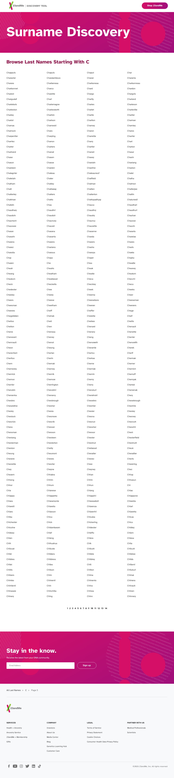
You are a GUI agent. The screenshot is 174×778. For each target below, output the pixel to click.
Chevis (130, 459)
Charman (131, 120)
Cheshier (91, 406)
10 (92, 608)
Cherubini (51, 390)
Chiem (130, 533)
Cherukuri (91, 390)
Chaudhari (132, 205)
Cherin (50, 358)
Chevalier (91, 453)
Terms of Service (94, 728)
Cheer (130, 295)
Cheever (91, 305)
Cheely (50, 295)
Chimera (131, 580)
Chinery (10, 596)
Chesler (90, 411)
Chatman (91, 184)
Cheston (11, 448)
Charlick (51, 115)
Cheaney (131, 268)
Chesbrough (53, 401)
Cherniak (91, 369)
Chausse (131, 221)
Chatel (130, 173)
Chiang (90, 490)
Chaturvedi (132, 200)
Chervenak (132, 390)
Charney (91, 125)
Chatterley (11, 194)
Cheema (91, 295)
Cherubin (11, 390)
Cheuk (130, 448)
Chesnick (11, 422)
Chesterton (52, 443)
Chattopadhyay (94, 200)
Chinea (90, 591)
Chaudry (91, 215)
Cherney (51, 369)
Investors (51, 728)
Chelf (129, 316)
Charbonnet (12, 88)
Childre (90, 554)
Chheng (10, 480)
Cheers (10, 300)
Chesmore (52, 416)
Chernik (50, 374)
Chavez (10, 247)
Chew (89, 464)
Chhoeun (131, 480)
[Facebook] (9, 767)
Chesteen (51, 438)
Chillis (10, 570)
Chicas (130, 517)
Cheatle (90, 274)
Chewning (132, 464)
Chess (10, 427)
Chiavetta (131, 512)
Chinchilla (51, 591)
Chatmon (131, 184)
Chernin (91, 374)
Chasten (51, 168)
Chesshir (131, 427)
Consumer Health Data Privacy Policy (102, 742)
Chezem (10, 475)
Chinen (130, 591)
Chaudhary (12, 210)
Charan (90, 78)
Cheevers (131, 305)
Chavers (91, 242)
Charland (131, 99)
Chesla (50, 411)
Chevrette (11, 464)
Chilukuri (131, 570)
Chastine (91, 168)
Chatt (9, 189)
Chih (9, 543)
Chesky (10, 411)
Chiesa (130, 538)
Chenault (131, 326)
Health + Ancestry (14, 728)
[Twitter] (27, 767)
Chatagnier (12, 173)
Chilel (9, 564)
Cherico (90, 353)
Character (11, 78)
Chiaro (10, 512)
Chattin (130, 194)
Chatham (11, 184)
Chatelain (11, 178)
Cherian (50, 353)
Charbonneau (133, 83)
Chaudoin (11, 215)
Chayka (130, 258)
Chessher (91, 427)
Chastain (91, 163)
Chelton (10, 326)
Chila (129, 543)
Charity (90, 99)
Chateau (51, 173)
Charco (50, 88)
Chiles (50, 564)
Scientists (131, 733)
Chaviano (51, 247)
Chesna (90, 416)
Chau (49, 205)
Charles (90, 104)
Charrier (131, 136)
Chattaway (51, 189)
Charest (10, 94)
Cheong (50, 348)
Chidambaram (53, 527)
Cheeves (11, 311)
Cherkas (91, 358)
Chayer (90, 258)
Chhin (90, 480)
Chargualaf (12, 99)
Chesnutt (131, 422)
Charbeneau (52, 83)
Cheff (49, 311)
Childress (51, 559)
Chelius (10, 321)
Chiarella (131, 501)
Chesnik (51, 422)
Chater (50, 178)
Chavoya (91, 252)
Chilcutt (131, 549)
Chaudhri (51, 210)
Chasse (50, 163)
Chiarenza (92, 506)
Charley (10, 115)
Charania (131, 78)
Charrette (91, 136)
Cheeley (10, 295)
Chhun (90, 485)
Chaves (130, 242)
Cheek (90, 289)
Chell (49, 321)
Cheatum (11, 279)
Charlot (10, 120)
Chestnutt (132, 443)
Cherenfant (12, 353)
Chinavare (11, 591)
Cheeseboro (93, 300)
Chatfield (91, 178)
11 (95, 608)
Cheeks (131, 289)
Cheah (10, 268)
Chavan (10, 231)
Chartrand (11, 152)
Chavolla (11, 252)
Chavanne (92, 231)
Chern (9, 363)
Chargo (90, 94)
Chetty (50, 448)
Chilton (90, 570)
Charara (10, 83)
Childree (131, 554)
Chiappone (132, 496)
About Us (51, 733)
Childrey (91, 559)
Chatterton (92, 194)
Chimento (91, 580)
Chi (128, 485)
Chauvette (92, 226)
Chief (49, 533)
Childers (51, 554)
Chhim (50, 480)
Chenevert (11, 337)
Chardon (131, 88)
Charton (131, 147)
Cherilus (11, 358)
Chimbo (10, 580)
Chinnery (131, 596)
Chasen (50, 157)
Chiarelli (10, 506)
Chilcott (90, 549)
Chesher (51, 406)
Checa (90, 279)
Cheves (50, 459)
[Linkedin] (33, 767)
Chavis (130, 247)
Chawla (130, 252)
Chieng (50, 538)
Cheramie (91, 348)
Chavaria (131, 231)
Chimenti (51, 580)
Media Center (52, 737)
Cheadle (131, 263)
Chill (89, 564)
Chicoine (11, 527)
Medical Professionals (136, 728)
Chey (9, 469)
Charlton (91, 120)
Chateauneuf (93, 173)
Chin (49, 586)
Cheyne (50, 469)
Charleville (132, 110)
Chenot (50, 342)
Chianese (51, 490)
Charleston (12, 110)
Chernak (51, 363)
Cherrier (10, 385)
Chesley (131, 411)
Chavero (51, 242)
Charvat (50, 152)
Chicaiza (91, 517)
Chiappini (91, 496)
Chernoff (131, 374)
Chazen (10, 263)
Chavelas (131, 237)
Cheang (10, 274)
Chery (130, 395)
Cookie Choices (93, 737)
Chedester (12, 289)
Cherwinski (92, 395)
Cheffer (90, 311)
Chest (130, 432)
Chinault (131, 586)
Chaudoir (51, 215)
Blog (49, 742)
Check (10, 284)
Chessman (12, 432)
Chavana (51, 231)
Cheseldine (12, 406)
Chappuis (11, 73)
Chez (129, 469)
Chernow (51, 379)
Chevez (90, 459)
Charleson (132, 104)
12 (99, 608)
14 (106, 608)
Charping (51, 136)
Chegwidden (12, 316)
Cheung (10, 453)
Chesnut (91, 422)
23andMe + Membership (17, 737)
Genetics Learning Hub (57, 746)
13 (102, 608)
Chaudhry (91, 210)
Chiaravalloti (93, 501)
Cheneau (51, 332)
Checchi (131, 279)
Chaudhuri (132, 210)
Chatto (50, 200)
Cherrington (52, 385)
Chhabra (51, 475)
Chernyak (131, 379)
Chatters (51, 194)
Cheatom (131, 274)
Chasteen (11, 168)
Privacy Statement (94, 733)
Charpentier (12, 136)
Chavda (90, 237)
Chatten (91, 189)
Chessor (91, 432)
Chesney (131, 416)
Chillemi (131, 564)
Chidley (130, 527)
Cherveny (51, 395)
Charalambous (53, 78)
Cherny (90, 379)
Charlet (90, 110)
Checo (130, 284)
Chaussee (11, 226)
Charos (130, 131)
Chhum (50, 485)
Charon (90, 131)
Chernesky (12, 369)
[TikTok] (39, 767)
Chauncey (51, 221)
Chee (49, 289)
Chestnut (91, 443)
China (90, 586)
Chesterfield (133, 438)
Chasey (90, 157)
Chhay (130, 475)
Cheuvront (52, 453)
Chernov (11, 379)
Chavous (51, 252)
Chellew (91, 321)
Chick (49, 522)
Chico (130, 522)
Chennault (11, 342)
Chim (49, 575)
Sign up (87, 665)
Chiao (130, 490)
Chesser (51, 427)
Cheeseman (133, 300)
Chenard (91, 326)
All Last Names (14, 690)
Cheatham (52, 274)
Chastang (131, 163)
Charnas (10, 125)
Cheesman (12, 305)
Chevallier (132, 453)
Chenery (91, 332)
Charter (10, 147)
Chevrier (51, 464)
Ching (49, 596)
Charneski (51, 125)
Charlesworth (53, 110)
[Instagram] (21, 767)
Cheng (90, 337)
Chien (9, 538)
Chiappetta (52, 496)
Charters (51, 147)
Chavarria (51, 237)
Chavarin (11, 237)
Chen (49, 326)
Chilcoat (10, 549)
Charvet (90, 152)
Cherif (130, 353)
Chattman (11, 200)
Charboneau (93, 83)
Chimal (130, 575)
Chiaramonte (53, 501)
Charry (90, 141)
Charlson (51, 120)
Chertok (131, 385)
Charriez (10, 141)
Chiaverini (92, 512)
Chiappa (10, 496)
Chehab (50, 316)
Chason (10, 163)
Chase (10, 157)
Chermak (131, 358)
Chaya (50, 258)
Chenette (131, 332)
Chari (49, 99)
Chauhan (131, 215)
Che (49, 263)
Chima (90, 575)
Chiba (9, 517)
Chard (90, 88)
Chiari (130, 506)
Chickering (92, 522)
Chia (9, 490)
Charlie (90, 115)
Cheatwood (52, 279)
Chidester (91, 527)
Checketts (52, 284)
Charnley (131, 125)
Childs (130, 559)
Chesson (51, 432)
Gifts (9, 742)
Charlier (131, 115)
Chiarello (51, 506)
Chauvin (131, 226)
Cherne (90, 363)
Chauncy (91, 221)
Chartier (91, 147)
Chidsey (10, 533)
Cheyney (91, 469)
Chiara (10, 501)
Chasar (130, 152)
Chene (10, 332)
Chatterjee (132, 189)
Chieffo (90, 533)
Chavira (90, 247)
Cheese (50, 300)
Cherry (90, 385)
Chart (129, 141)
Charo (49, 131)
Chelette (91, 316)
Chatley (50, 184)
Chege (130, 311)
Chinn (90, 596)
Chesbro (11, 401)
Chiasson (51, 512)
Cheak (90, 268)
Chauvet (51, 226)
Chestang (11, 438)
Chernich (131, 369)
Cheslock (11, 416)
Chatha (130, 178)
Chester (91, 438)
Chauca (90, 205)
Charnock (11, 131)
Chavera (10, 242)
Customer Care (53, 751)
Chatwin (10, 205)
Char (129, 73)
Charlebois (12, 104)
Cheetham (52, 305)
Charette (51, 94)
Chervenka (12, 395)
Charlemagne (53, 104)
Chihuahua (52, 543)
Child (9, 554)
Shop (154, 5)
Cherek (130, 348)
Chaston (131, 168)
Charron (50, 141)
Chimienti (11, 586)
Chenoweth (92, 342)
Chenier (131, 337)
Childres (11, 559)
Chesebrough (133, 401)
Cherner (131, 363)
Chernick (11, 374)
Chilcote (51, 549)
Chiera (90, 538)
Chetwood (92, 448)
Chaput (90, 73)
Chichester (12, 522)
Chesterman (12, 443)
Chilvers (10, 575)
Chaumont (11, 221)
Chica (49, 517)
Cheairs (50, 268)
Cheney (50, 337)
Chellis (130, 321)
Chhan (90, 475)
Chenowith (132, 342)
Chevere (11, 459)
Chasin (130, 157)
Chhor (9, 485)
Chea (89, 263)
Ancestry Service (14, 733)
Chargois (131, 94)
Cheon (10, 348)
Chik (89, 543)
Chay (9, 258)
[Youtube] (15, 767)
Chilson (50, 570)
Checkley (91, 284)
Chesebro (91, 401)
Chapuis (51, 73)
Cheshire (131, 406)
